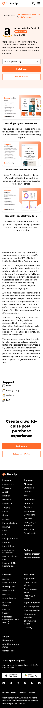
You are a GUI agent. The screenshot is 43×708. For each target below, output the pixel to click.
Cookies (31, 692)
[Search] (33, 3)
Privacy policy (12, 390)
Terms (13, 692)
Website (10, 395)
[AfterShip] (10, 3)
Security (22, 692)
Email (8, 385)
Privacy (5, 692)
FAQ (8, 400)
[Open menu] (39, 3)
